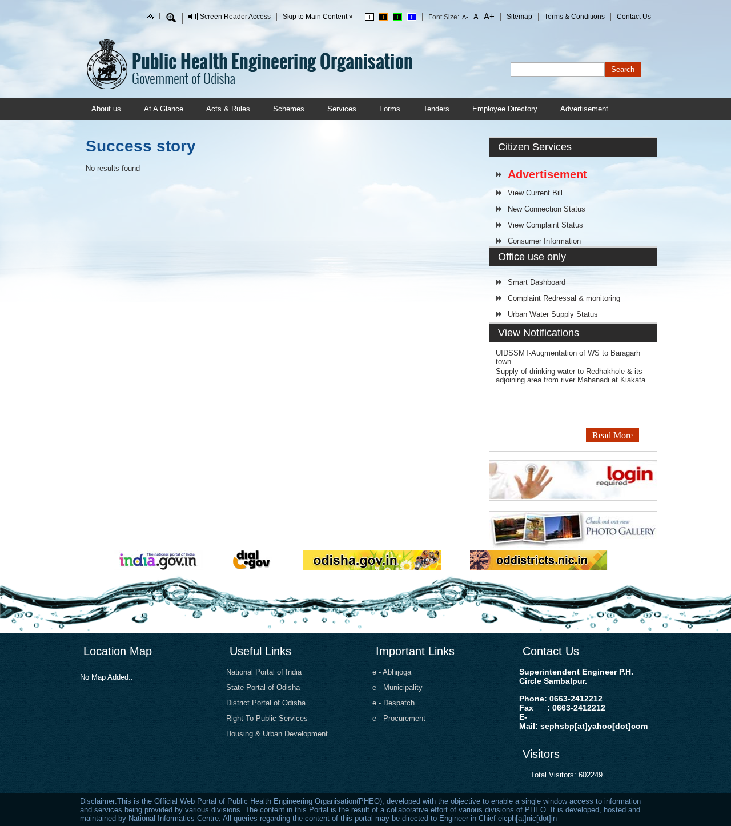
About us (106, 109)
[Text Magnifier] (171, 18)
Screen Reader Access (235, 17)
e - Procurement (398, 718)
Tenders (436, 109)
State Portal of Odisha (263, 687)
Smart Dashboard (536, 282)
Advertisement (584, 109)
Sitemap (519, 17)
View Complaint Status (545, 225)
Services (341, 109)
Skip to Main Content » (318, 17)
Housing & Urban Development (277, 733)
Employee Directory (504, 109)
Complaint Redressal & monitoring (564, 298)
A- (465, 17)
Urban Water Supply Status (553, 314)
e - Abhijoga (391, 672)
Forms (389, 109)
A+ (488, 16)
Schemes (288, 109)
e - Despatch (393, 703)
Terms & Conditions (574, 17)
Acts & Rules (228, 109)
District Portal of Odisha (266, 703)
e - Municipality (397, 687)
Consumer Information (544, 241)
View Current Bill (535, 193)
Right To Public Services (267, 718)
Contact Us (634, 17)
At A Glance (163, 109)
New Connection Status (546, 209)
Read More (612, 435)
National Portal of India (264, 672)
